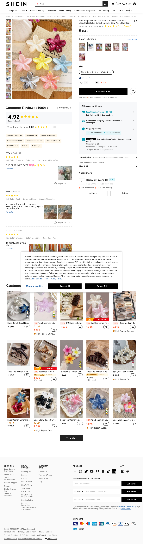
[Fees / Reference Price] (87, 32)
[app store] (122, 473)
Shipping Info (26, 472)
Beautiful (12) (12, 146)
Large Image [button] (131, 39)
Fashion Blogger (10, 483)
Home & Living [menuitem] (65, 10)
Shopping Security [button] (93, 129)
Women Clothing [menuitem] (37, 10)
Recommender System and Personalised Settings (23, 539)
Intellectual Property (39, 535)
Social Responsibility (9, 478)
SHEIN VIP (25, 492)
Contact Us (43, 472)
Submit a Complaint (8, 494)
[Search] (105, 4)
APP (122, 466)
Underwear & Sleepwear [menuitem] (84, 10)
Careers (7, 486)
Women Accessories (37, 16)
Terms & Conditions (11, 535)
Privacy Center (9, 532)
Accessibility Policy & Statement (28, 509)
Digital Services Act (10, 490)
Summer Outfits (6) (14, 135)
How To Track (26, 485)
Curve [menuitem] (120, 10)
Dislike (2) (36, 146)
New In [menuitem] (24, 10)
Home (8, 16)
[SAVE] (133, 91)
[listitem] (18, 313)
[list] (95, 471)
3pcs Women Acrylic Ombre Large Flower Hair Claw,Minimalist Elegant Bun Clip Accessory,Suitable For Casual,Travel (124, 420)
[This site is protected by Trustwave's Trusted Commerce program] (75, 529)
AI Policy (25, 535)
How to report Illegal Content (26, 496)
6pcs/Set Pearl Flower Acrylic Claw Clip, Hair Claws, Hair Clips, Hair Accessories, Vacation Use (124, 372)
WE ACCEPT (78, 519)
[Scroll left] (132, 10)
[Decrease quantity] (86, 82)
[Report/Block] (70, 183)
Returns (24, 475)
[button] (129, 4)
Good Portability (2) (14, 141)
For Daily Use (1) (53, 141)
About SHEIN (9, 474)
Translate (9, 169)
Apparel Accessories (20, 16)
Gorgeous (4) (32, 135)
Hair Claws (72, 16)
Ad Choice (53, 535)
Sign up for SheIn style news (86, 479)
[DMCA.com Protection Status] (81, 529)
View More (71, 438)
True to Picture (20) (34, 141)
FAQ (40, 482)
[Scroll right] (135, 10)
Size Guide (25, 488)
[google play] (128, 473)
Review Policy (13, 121)
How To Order (26, 482)
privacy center (126, 509)
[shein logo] (16, 4)
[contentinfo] (107, 524)
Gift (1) (25, 146)
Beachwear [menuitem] (52, 10)
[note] (45, 333)
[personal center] (113, 4)
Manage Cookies (45, 532)
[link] (118, 3)
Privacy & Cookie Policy (127, 507)
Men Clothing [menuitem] (103, 10)
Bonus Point (43, 478)
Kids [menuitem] (113, 10)
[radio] (82, 46)
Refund (24, 478)
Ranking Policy (27, 500)
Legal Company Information (10, 470)
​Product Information (25, 504)
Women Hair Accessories (56, 16)
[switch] (53, 127)
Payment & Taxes (45, 475)
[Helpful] (55, 183)
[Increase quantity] (97, 82)
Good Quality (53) (48, 135)
